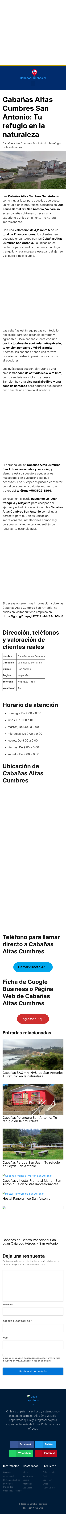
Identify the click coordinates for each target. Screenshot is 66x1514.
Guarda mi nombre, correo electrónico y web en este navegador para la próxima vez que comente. (31, 1359)
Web (5, 1337)
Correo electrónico (17, 1321)
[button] (33, 83)
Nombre (9, 1304)
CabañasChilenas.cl (33, 78)
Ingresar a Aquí (33, 1019)
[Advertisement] (33, 32)
